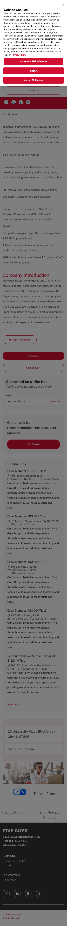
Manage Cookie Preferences (33, 61)
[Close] (63, 4)
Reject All (33, 71)
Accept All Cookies (33, 80)
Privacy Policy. (19, 55)
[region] (33, 43)
